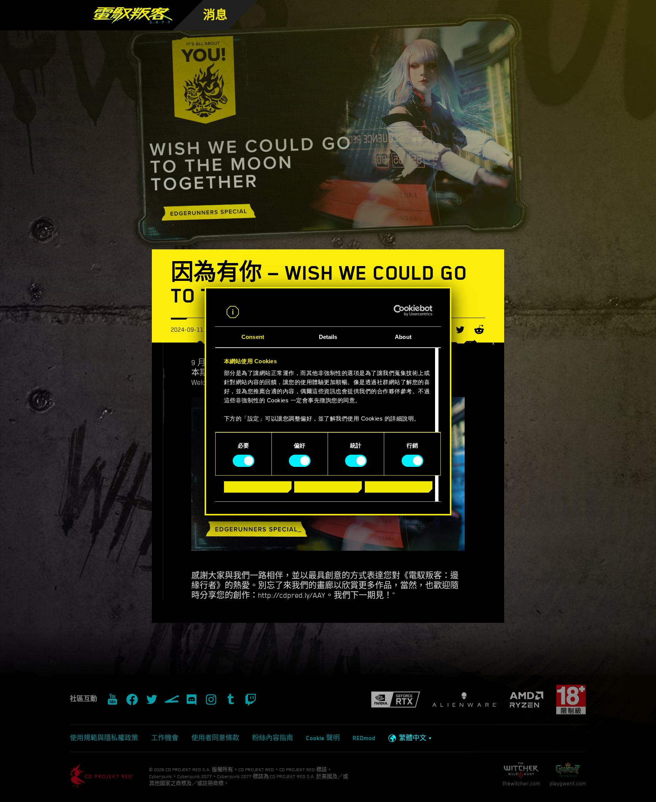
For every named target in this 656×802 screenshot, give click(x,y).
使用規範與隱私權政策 (104, 738)
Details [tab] (328, 337)
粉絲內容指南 (272, 738)
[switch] (300, 461)
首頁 (251, 26)
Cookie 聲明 (323, 738)
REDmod (364, 738)
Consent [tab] (252, 337)
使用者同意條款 (215, 738)
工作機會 (164, 738)
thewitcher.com (521, 783)
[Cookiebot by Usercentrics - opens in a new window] (399, 310)
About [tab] (403, 337)
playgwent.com (568, 783)
